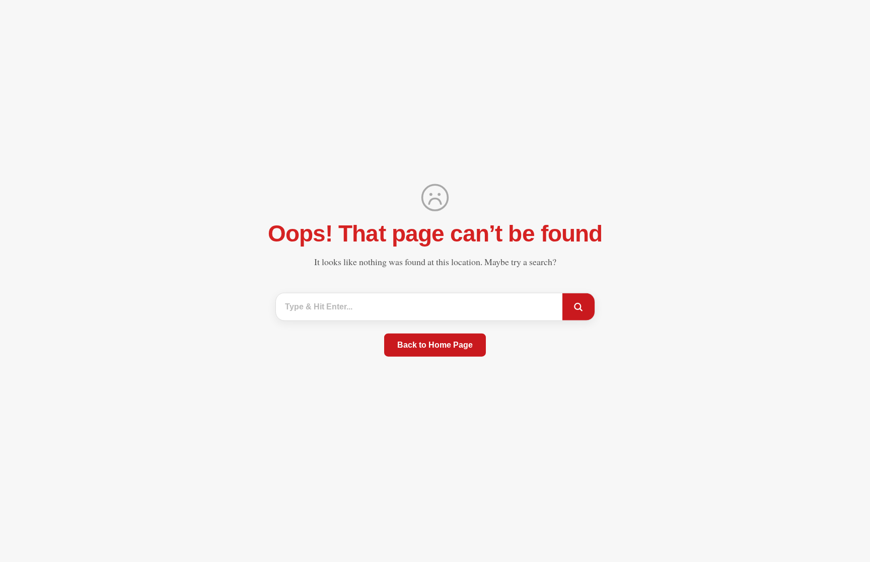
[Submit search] (578, 306)
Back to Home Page (435, 345)
